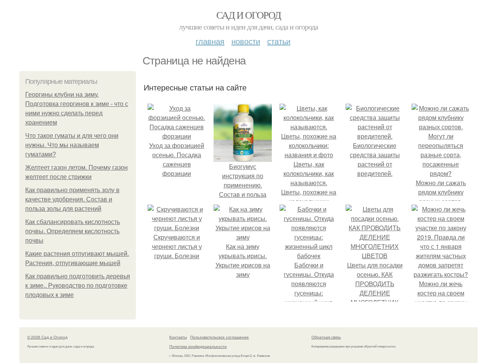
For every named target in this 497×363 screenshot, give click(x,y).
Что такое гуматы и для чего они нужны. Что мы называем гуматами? (71, 145)
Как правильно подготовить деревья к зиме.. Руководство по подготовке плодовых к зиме (77, 285)
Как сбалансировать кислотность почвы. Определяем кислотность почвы (72, 231)
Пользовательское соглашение (219, 337)
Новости (245, 41)
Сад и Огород (248, 14)
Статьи (278, 41)
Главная (210, 41)
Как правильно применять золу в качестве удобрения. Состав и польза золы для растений (72, 199)
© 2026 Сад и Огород (47, 337)
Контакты (178, 337)
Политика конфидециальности (198, 346)
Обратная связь (326, 337)
